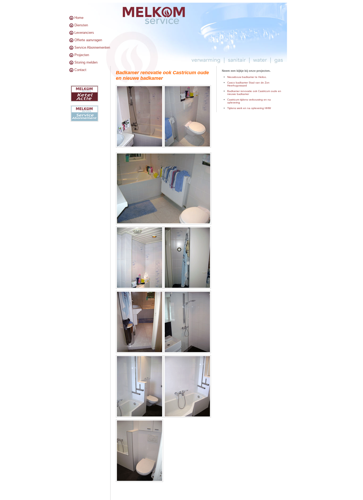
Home (78, 18)
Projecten (81, 55)
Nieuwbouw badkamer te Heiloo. (247, 77)
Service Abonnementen (92, 47)
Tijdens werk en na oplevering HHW (249, 108)
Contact (80, 70)
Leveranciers (84, 33)
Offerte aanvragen (88, 40)
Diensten (81, 25)
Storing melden (86, 62)
